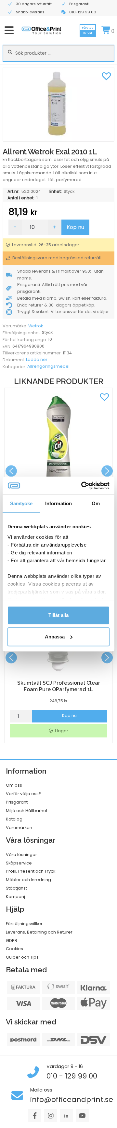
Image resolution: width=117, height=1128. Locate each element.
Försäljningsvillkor (24, 923)
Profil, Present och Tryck (30, 871)
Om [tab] (96, 503)
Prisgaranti (17, 802)
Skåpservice (19, 863)
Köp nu (75, 227)
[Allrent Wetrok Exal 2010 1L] (58, 104)
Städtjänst (16, 888)
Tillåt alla (58, 615)
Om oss (14, 785)
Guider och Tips (22, 957)
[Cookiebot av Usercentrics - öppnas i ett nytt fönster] (83, 485)
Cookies (14, 948)
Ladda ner (36, 359)
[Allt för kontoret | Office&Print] (41, 30)
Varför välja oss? (23, 793)
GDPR (11, 940)
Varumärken (19, 827)
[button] (106, 75)
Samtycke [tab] (21, 503)
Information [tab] (58, 503)
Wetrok (35, 326)
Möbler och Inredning (28, 879)
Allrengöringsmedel (48, 366)
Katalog (14, 819)
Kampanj (15, 896)
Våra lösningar (21, 854)
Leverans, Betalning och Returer (39, 932)
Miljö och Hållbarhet (26, 810)
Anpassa (55, 636)
